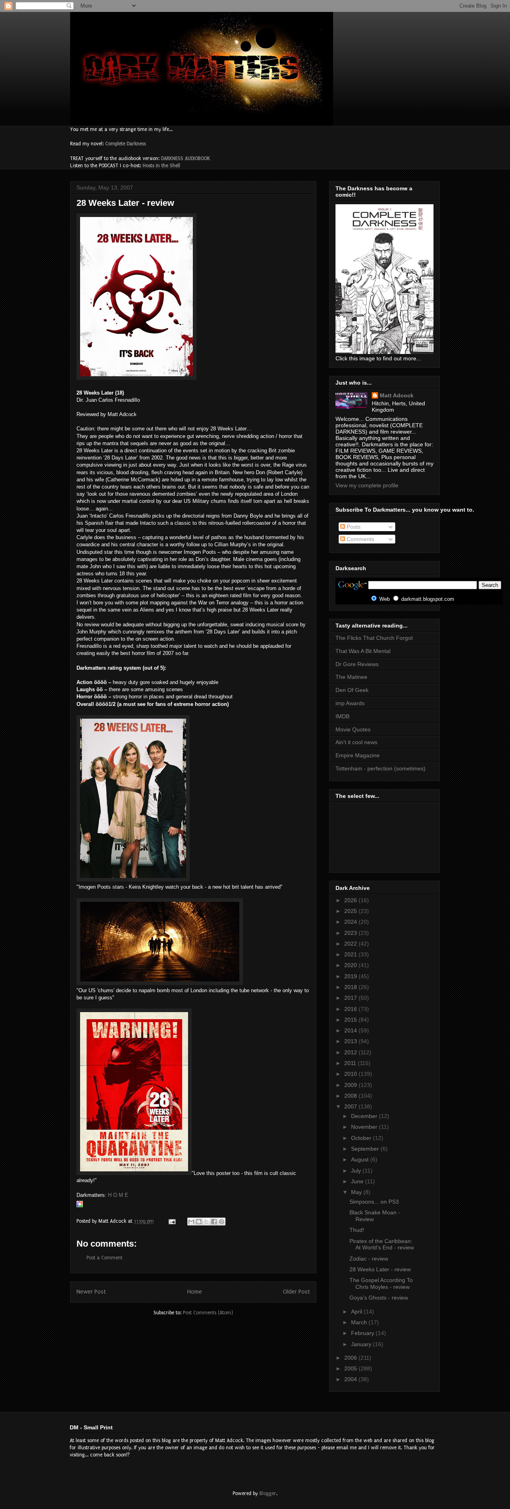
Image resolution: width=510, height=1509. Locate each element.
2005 (351, 1368)
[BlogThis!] (199, 1222)
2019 (351, 976)
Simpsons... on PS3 (374, 1201)
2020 (351, 965)
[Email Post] (171, 1221)
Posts (353, 527)
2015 (351, 1019)
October (362, 1138)
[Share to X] (206, 1222)
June (358, 1181)
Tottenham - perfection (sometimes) (380, 768)
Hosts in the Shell (161, 165)
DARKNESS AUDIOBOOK (185, 158)
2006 (351, 1358)
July (357, 1170)
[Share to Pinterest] (222, 1222)
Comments (359, 539)
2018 (351, 987)
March (360, 1322)
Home (194, 1291)
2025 (351, 911)
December (365, 1116)
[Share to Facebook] (214, 1222)
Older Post (296, 1291)
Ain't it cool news (356, 742)
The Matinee (351, 677)
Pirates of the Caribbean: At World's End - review (381, 1244)
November (365, 1127)
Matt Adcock (397, 395)
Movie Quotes (353, 729)
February (363, 1333)
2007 (351, 1106)
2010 (351, 1074)
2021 (351, 954)
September (366, 1148)
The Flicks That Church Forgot (374, 638)
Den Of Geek (352, 690)
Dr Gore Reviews (357, 664)
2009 (351, 1085)
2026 (351, 900)
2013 (351, 1041)
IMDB (342, 716)
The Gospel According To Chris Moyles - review (381, 1283)
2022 (351, 943)
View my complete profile (366, 485)
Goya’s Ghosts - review (378, 1297)
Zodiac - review (368, 1258)
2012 (351, 1052)
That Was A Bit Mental (362, 651)
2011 (351, 1063)
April (357, 1311)
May (357, 1192)
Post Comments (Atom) (208, 1312)
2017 (351, 998)
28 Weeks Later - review (380, 1269)
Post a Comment (104, 1258)
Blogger (267, 1493)
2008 (351, 1096)
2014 (351, 1030)
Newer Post (91, 1291)
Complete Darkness (125, 144)
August (360, 1159)
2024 (351, 922)
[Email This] (191, 1222)
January (362, 1344)
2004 (351, 1379)
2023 (351, 933)
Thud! (356, 1230)
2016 (351, 1009)
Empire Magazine (357, 755)
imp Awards (350, 703)
